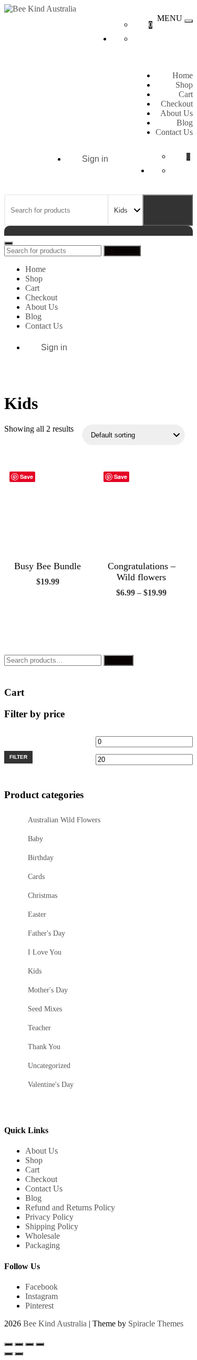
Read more (31, 611)
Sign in (95, 158)
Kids (35, 971)
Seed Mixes (45, 1009)
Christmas (42, 895)
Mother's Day (48, 990)
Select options (124, 622)
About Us (176, 113)
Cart (186, 94)
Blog (185, 122)
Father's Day (46, 933)
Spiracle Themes (155, 1323)
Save (26, 476)
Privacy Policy (49, 1216)
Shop (184, 84)
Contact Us (174, 132)
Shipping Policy (51, 1226)
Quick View (66, 605)
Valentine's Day (51, 1085)
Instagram (41, 1296)
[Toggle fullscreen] (19, 1344)
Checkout (177, 103)
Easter (37, 914)
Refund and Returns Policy (70, 1207)
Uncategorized (49, 1066)
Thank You (44, 1047)
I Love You (44, 952)
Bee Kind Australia (55, 1323)
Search (167, 210)
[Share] (29, 1344)
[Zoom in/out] (8, 1344)
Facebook (41, 1286)
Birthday (41, 858)
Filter (18, 757)
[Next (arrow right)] (19, 1353)
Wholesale (42, 1235)
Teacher (39, 1028)
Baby (35, 839)
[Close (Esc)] (40, 1344)
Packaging (42, 1245)
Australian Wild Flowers (64, 820)
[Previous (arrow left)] (8, 1353)
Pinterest (39, 1305)
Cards (36, 877)
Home (182, 75)
